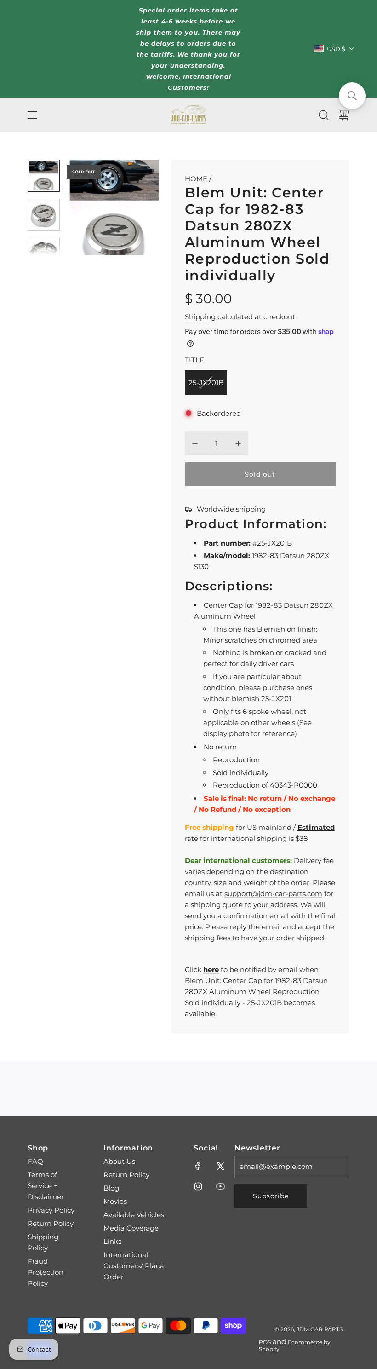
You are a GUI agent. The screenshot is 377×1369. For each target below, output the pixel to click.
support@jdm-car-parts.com (273, 893)
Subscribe (271, 1196)
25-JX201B (205, 382)
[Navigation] (32, 115)
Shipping (200, 316)
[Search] (324, 115)
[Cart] (344, 115)
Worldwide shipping (231, 509)
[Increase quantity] (238, 443)
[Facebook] (198, 1166)
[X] (220, 1166)
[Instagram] (198, 1186)
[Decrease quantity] (195, 443)
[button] (88, 207)
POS (265, 1342)
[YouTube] (220, 1186)
